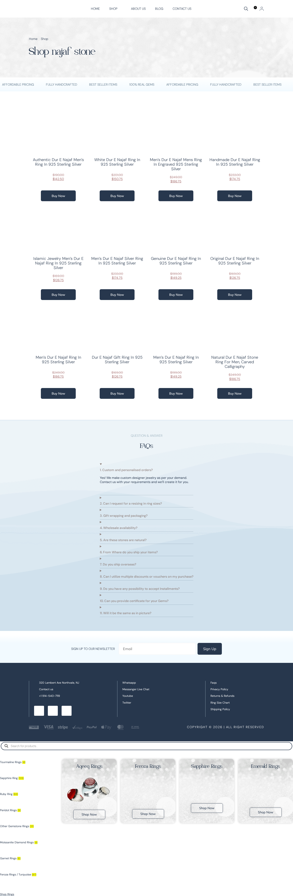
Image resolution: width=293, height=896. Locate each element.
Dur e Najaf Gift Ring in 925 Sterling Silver (117, 359)
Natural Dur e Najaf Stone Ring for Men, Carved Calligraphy (234, 362)
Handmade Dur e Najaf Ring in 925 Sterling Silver (234, 162)
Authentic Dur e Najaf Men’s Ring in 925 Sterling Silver (58, 162)
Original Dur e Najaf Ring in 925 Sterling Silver (234, 261)
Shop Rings (7, 894)
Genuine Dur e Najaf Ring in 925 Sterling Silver (176, 261)
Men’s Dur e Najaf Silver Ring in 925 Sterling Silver (117, 261)
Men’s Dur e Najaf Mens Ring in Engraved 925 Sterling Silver (176, 164)
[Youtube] (67, 711)
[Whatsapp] (53, 711)
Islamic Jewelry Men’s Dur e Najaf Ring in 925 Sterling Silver (58, 263)
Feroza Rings (148, 766)
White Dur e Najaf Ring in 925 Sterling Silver (117, 162)
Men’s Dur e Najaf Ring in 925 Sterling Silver (58, 359)
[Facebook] (39, 711)
